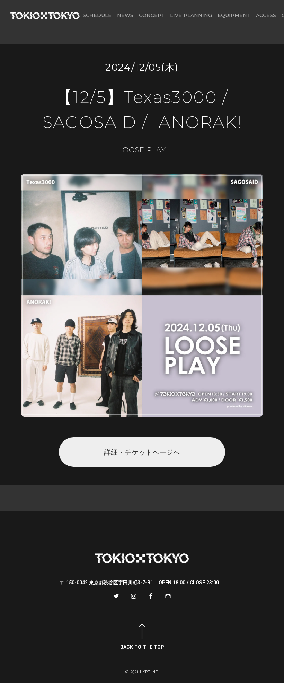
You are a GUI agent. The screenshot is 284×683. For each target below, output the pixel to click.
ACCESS (266, 15)
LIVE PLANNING (191, 15)
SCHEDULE (97, 15)
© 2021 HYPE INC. (142, 671)
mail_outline (168, 596)
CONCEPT (152, 15)
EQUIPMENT (234, 15)
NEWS (125, 15)
